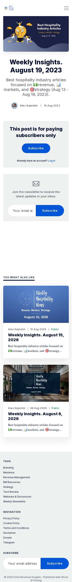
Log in (51, 160)
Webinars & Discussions (17, 496)
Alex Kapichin (29, 105)
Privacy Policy (11, 518)
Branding (8, 467)
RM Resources (11, 482)
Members (9, 472)
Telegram (9, 542)
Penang (37, 580)
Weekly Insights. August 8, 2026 (35, 416)
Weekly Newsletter (14, 501)
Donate (7, 537)
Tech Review (11, 491)
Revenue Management (16, 477)
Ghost (64, 577)
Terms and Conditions (16, 527)
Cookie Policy (11, 523)
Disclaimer (9, 532)
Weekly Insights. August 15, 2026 (36, 337)
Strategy (8, 486)
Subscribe (36, 148)
